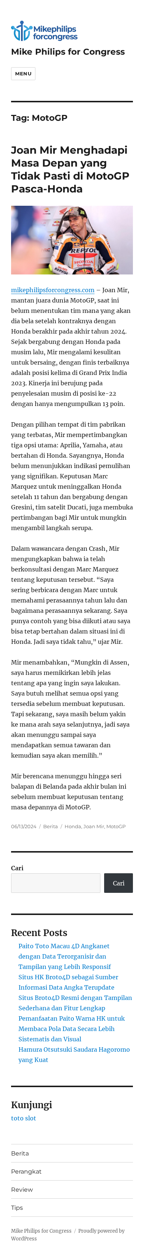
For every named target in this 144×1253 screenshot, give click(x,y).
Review (22, 1189)
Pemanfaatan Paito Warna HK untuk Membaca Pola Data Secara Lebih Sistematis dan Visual (71, 1029)
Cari (17, 868)
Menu (23, 73)
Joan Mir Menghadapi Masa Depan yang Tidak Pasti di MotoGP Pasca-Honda (70, 169)
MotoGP (116, 826)
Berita (50, 826)
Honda (73, 826)
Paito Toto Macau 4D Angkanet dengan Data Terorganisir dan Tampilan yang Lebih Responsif (64, 956)
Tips (17, 1207)
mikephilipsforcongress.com (53, 290)
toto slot (23, 1118)
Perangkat (26, 1171)
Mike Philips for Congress (68, 52)
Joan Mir (93, 826)
